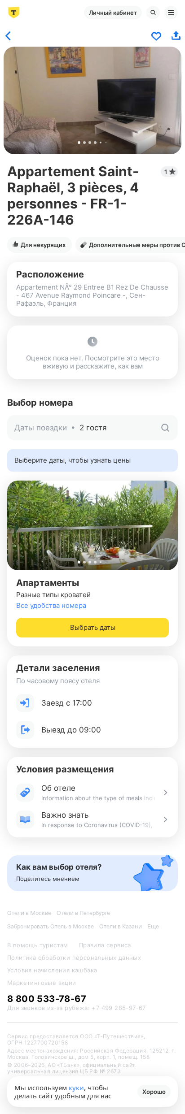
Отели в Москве (29, 913)
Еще (153, 926)
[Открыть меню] (171, 12)
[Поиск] (153, 12)
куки (76, 1088)
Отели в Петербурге (83, 913)
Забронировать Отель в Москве (50, 926)
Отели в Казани (120, 926)
